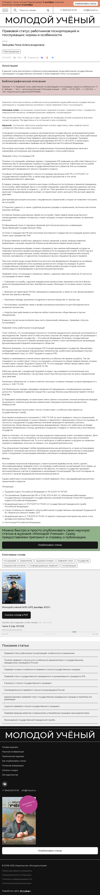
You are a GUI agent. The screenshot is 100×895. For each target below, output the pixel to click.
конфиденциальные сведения (43, 566)
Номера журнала (10, 747)
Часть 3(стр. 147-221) (13, 626)
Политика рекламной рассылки (16, 883)
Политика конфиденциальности (17, 879)
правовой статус (65, 561)
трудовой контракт (45, 561)
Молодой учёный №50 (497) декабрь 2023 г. (26, 607)
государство (83, 561)
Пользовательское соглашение (16, 875)
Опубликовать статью (85, 3)
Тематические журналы (13, 756)
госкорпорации (69, 566)
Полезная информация (13, 765)
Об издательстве (10, 775)
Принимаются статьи (28, 804)
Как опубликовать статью (14, 761)
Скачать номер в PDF (16, 615)
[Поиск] (48, 10)
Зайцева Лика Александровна (23, 44)
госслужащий (10, 561)
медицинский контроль (15, 566)
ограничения (26, 561)
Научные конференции (13, 752)
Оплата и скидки (10, 770)
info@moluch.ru (90, 10)
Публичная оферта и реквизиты (17, 871)
